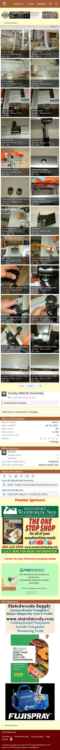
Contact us (7, 736)
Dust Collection (38, 199)
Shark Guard (7, 51)
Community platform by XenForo (26, 745)
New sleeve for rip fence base (15, 199)
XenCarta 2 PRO (8, 747)
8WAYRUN (35, 747)
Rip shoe (35, 228)
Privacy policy (37, 736)
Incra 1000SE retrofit (41, 258)
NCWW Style (10, 732)
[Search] (56, 4)
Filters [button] (53, 26)
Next (30, 385)
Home (5, 739)
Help (48, 736)
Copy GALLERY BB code (12, 490)
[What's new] (50, 4)
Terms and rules (21, 736)
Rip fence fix (7, 110)
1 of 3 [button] (21, 385)
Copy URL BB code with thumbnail (17, 480)
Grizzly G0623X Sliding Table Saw (16, 287)
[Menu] (4, 4)
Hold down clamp (10, 169)
